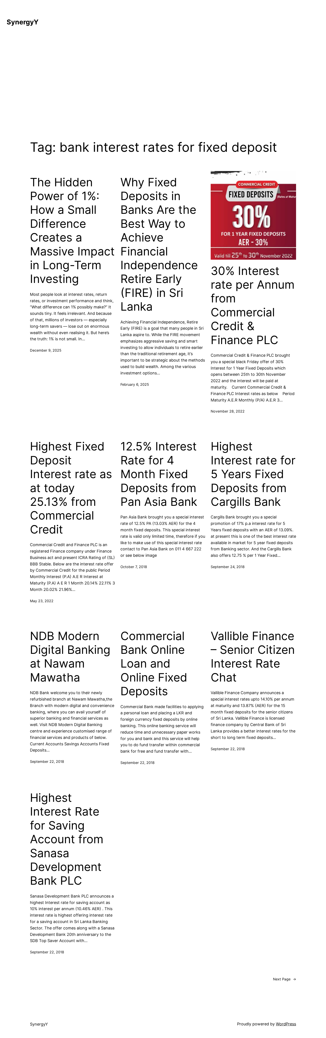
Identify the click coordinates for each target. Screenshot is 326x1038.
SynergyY (23, 22)
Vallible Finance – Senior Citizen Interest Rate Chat (253, 656)
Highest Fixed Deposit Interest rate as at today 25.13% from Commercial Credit (71, 488)
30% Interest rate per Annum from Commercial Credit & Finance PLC (253, 305)
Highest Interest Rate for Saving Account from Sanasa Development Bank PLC (66, 839)
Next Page (284, 979)
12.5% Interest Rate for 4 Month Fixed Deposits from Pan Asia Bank (158, 474)
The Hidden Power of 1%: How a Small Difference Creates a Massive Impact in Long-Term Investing (72, 230)
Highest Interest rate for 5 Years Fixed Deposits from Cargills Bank (253, 474)
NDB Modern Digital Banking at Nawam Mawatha (70, 656)
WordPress (286, 1024)
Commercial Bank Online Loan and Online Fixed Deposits (153, 663)
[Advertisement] (163, 80)
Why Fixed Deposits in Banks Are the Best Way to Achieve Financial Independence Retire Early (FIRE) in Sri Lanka (159, 244)
